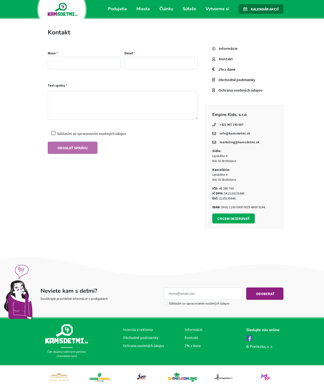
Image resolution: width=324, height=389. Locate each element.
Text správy (57, 85)
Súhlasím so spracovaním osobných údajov (199, 303)
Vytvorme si (217, 9)
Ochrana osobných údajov (143, 345)
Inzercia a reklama (138, 329)
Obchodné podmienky (140, 337)
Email (130, 53)
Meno (53, 53)
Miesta (143, 9)
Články (166, 9)
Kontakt (191, 337)
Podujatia (117, 9)
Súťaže (189, 9)
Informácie (194, 329)
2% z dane (193, 345)
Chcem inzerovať (233, 218)
